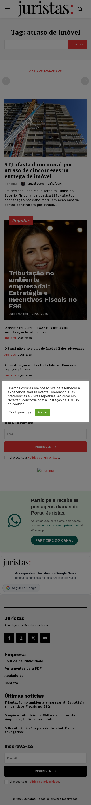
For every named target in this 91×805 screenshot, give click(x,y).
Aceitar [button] (42, 412)
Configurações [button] (20, 412)
